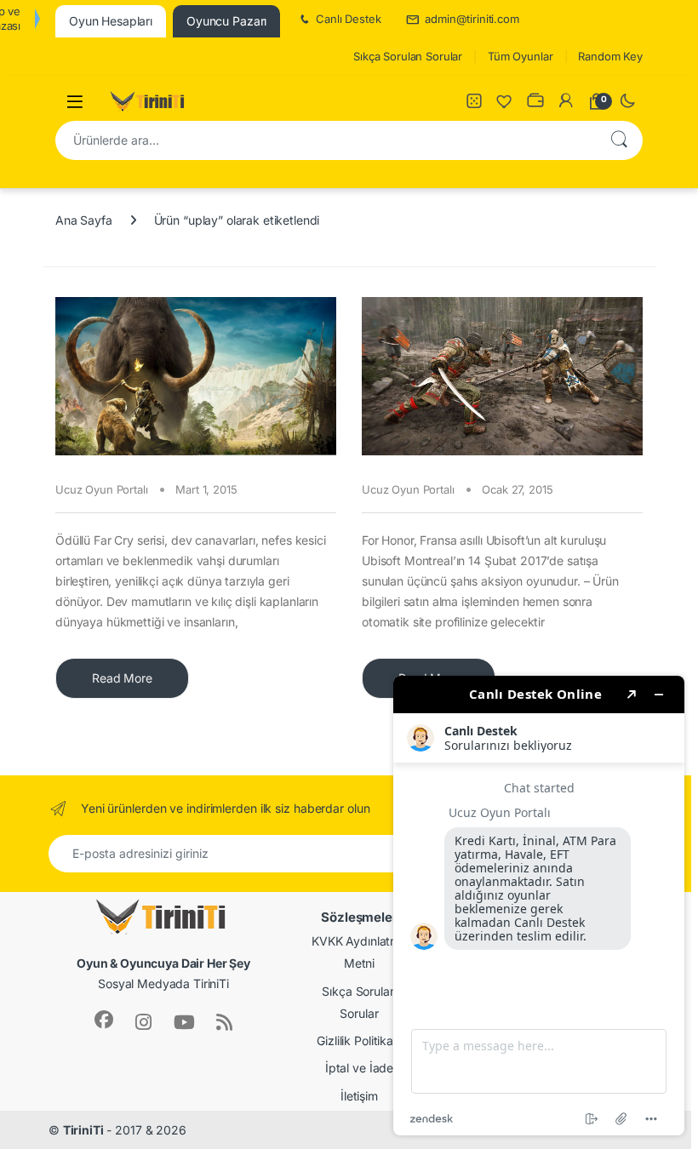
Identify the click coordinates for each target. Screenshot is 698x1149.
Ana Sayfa (83, 220)
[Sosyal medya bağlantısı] (103, 1019)
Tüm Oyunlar (520, 56)
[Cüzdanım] (535, 101)
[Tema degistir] (627, 101)
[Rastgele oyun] (474, 101)
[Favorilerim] (504, 101)
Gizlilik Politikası (359, 1040)
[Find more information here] (539, 905)
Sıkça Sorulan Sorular (407, 56)
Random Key (610, 56)
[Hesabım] (566, 101)
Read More (122, 678)
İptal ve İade (359, 1067)
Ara (619, 140)
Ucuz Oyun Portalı (101, 489)
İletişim (359, 1096)
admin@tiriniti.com (471, 19)
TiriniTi (83, 1130)
